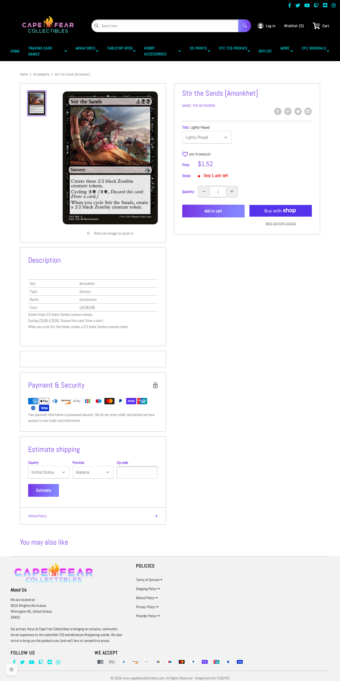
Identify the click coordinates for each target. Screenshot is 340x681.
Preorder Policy (146, 615)
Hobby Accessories (156, 51)
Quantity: (188, 191)
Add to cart (213, 211)
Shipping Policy (146, 588)
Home (15, 51)
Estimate (43, 490)
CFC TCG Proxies (233, 51)
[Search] (244, 25)
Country (33, 462)
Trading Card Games (40, 51)
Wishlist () (294, 25)
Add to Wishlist (200, 154)
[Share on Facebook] (278, 111)
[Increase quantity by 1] (231, 191)
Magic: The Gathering (198, 105)
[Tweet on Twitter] (298, 111)
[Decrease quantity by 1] (203, 191)
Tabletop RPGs (120, 51)
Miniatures (85, 51)
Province (78, 462)
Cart (325, 25)
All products (41, 74)
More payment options (281, 223)
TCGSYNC (223, 678)
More (285, 51)
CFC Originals (314, 51)
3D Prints (198, 51)
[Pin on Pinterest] (288, 111)
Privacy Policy (145, 606)
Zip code (122, 462)
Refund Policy (37, 516)
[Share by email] (308, 111)
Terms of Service (147, 579)
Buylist (265, 51)
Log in (270, 25)
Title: (196, 127)
